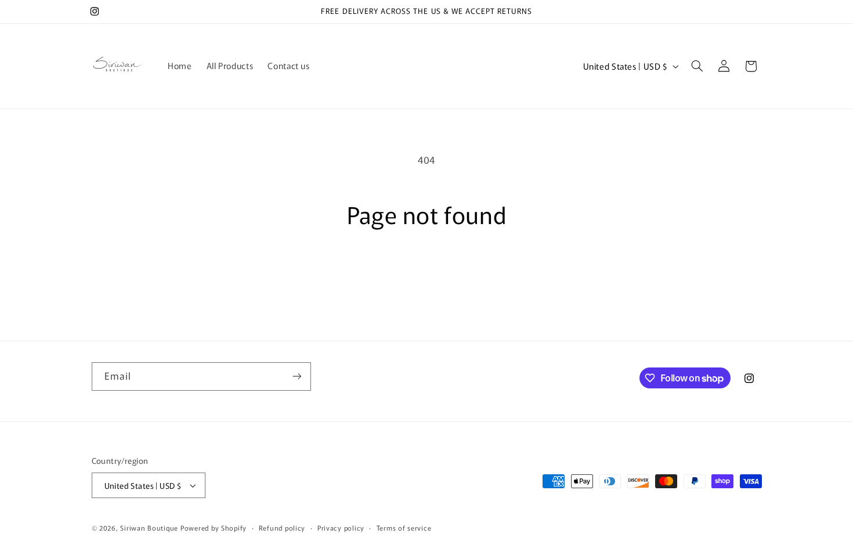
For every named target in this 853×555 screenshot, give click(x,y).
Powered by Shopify (213, 527)
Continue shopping (426, 273)
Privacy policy (340, 527)
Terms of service (404, 527)
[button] (697, 66)
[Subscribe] (296, 376)
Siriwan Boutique (149, 527)
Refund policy (282, 527)
